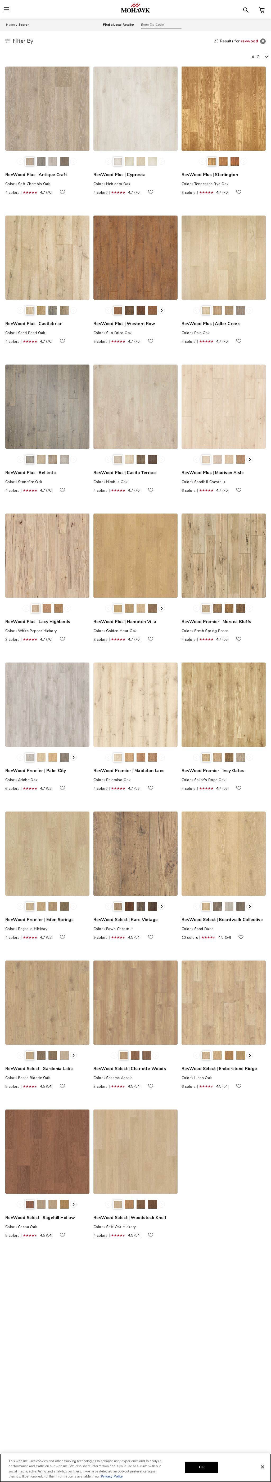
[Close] (262, 1467)
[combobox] (261, 56)
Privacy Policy (112, 1476)
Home (10, 25)
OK (201, 1467)
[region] (135, 1467)
